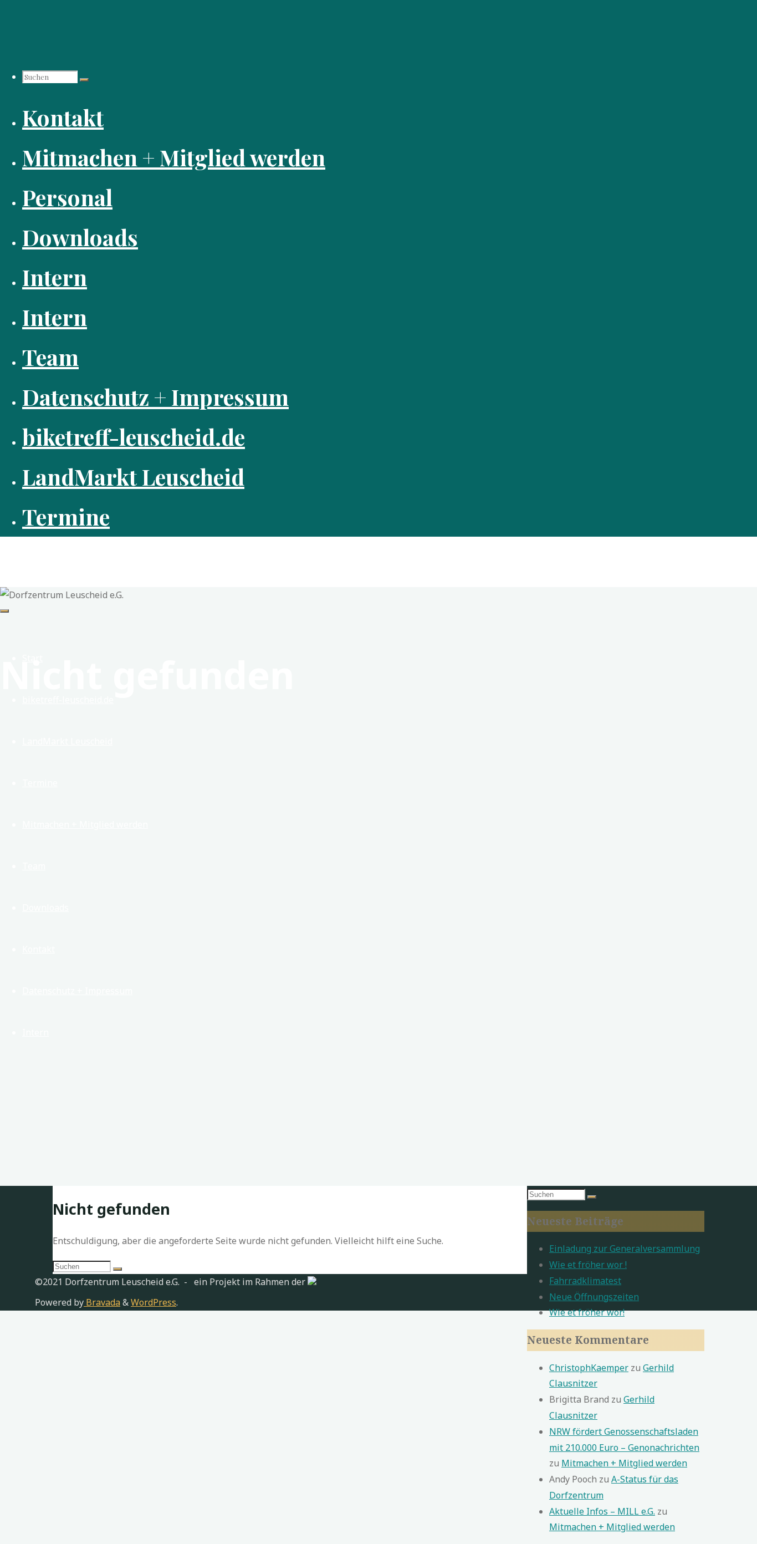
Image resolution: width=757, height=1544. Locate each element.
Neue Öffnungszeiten (594, 1297)
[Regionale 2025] (312, 1282)
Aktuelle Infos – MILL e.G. (602, 1511)
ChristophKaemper (588, 1368)
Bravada (102, 1302)
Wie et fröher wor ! (588, 1264)
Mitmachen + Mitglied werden (624, 1463)
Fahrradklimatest (585, 1281)
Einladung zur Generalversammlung (624, 1248)
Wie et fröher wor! (587, 1312)
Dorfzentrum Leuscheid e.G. (84, 555)
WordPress (153, 1302)
